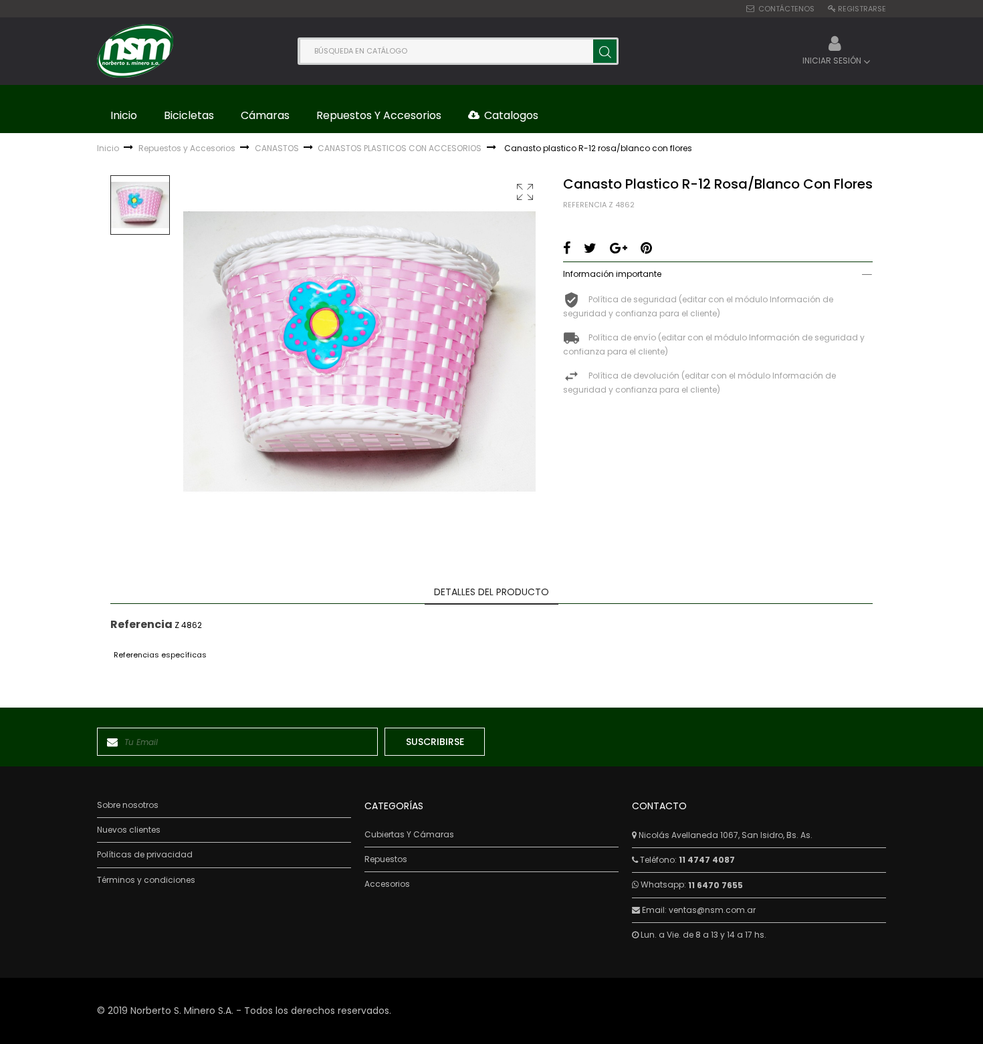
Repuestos (385, 859)
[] (605, 51)
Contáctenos (786, 8)
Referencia (585, 205)
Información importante (612, 274)
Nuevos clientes (128, 830)
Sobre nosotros (127, 805)
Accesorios (387, 884)
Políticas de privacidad (145, 854)
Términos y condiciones (146, 880)
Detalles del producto (491, 592)
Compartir (566, 248)
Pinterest (646, 248)
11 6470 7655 (715, 885)
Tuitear (590, 248)
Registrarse (862, 8)
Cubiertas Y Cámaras (409, 834)
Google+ (618, 248)
